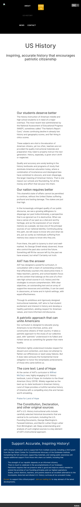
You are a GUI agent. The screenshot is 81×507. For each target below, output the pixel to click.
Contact (31, 25)
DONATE (41, 7)
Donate (6, 479)
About (27, 6)
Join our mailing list (43, 479)
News (21, 25)
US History (28, 15)
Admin (76, 506)
